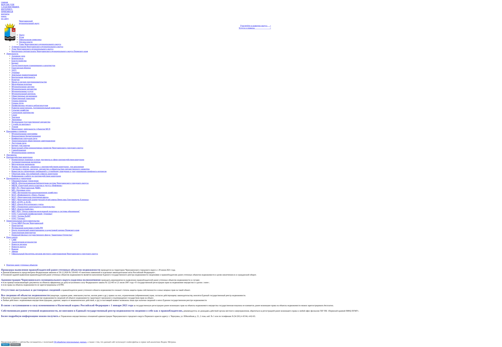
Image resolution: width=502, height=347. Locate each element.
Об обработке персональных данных (70, 342)
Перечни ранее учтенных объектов (22, 265)
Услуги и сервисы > (255, 28)
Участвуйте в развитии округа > (255, 26)
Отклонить (15, 345)
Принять (5, 345)
